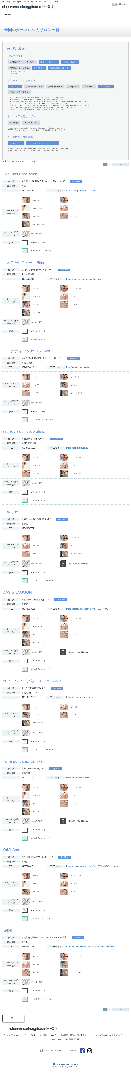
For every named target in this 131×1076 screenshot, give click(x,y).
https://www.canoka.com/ (78, 778)
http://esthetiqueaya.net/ (77, 367)
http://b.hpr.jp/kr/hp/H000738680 (81, 190)
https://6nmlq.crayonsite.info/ (79, 697)
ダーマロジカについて (12, 1035)
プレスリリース (122, 1035)
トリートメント (29, 1035)
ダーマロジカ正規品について (101, 1035)
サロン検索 (42, 1035)
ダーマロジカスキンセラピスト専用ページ (60, 1050)
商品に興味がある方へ (79, 1035)
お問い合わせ (57, 1039)
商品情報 (64, 1035)
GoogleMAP (76, 181)
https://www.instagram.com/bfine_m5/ (83, 279)
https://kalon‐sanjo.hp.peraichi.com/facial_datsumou (90, 946)
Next (120, 165)
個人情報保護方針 (72, 1039)
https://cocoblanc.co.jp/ (77, 448)
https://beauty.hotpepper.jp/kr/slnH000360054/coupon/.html (93, 866)
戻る (13, 1018)
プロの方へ (53, 1035)
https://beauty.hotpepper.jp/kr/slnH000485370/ (87, 609)
